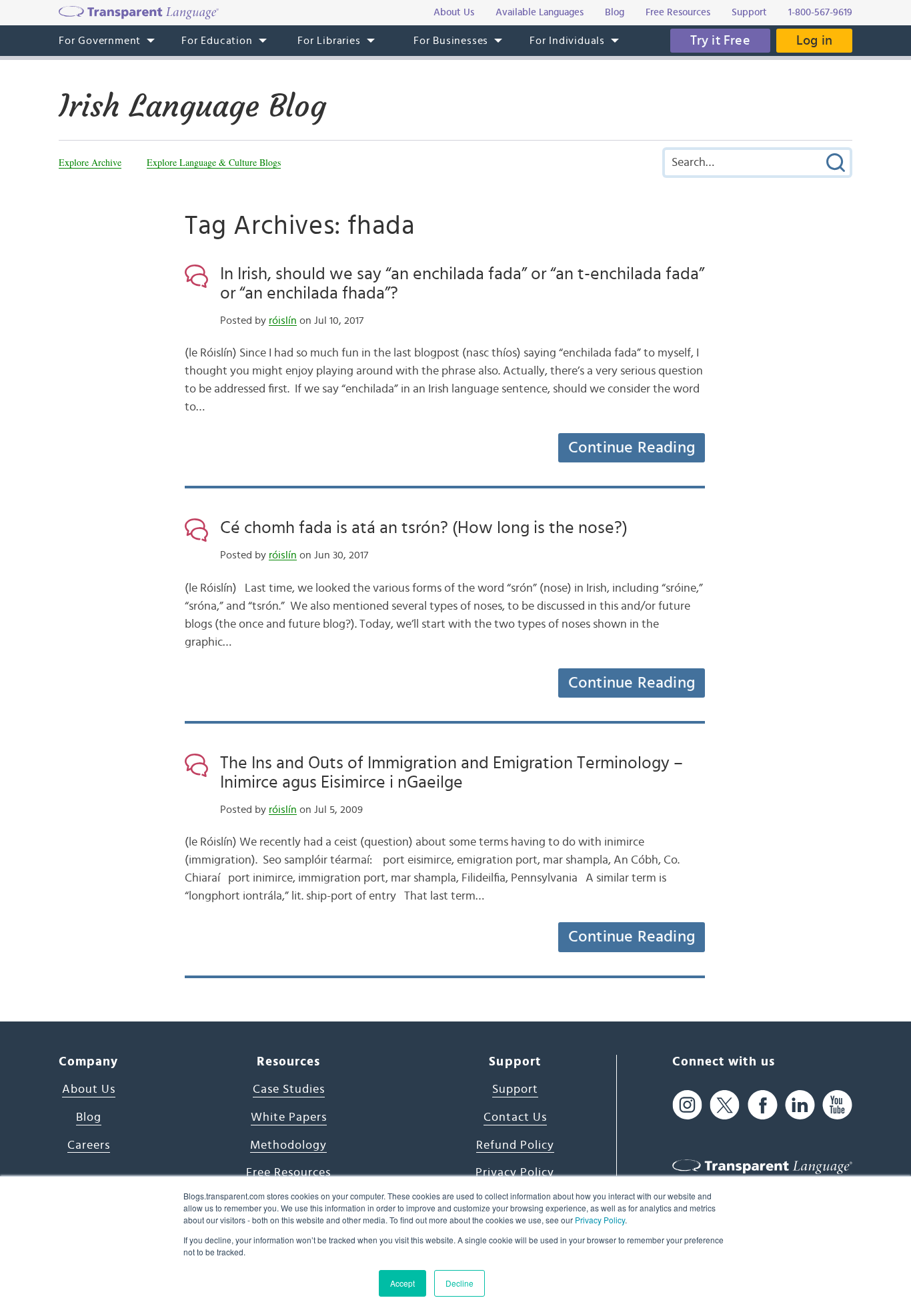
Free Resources (288, 1173)
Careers (88, 1145)
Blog (88, 1117)
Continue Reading (631, 448)
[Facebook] (763, 1104)
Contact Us (515, 1117)
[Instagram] (687, 1104)
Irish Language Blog (192, 106)
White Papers (289, 1117)
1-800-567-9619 (820, 12)
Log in (814, 40)
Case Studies (289, 1089)
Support (515, 1089)
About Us (88, 1089)
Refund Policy (515, 1145)
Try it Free (720, 40)
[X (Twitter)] (725, 1104)
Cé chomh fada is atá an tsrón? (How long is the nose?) (424, 527)
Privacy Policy (600, 1219)
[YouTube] (837, 1104)
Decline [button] (459, 1283)
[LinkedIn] (800, 1104)
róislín (283, 320)
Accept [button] (402, 1283)
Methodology (288, 1145)
